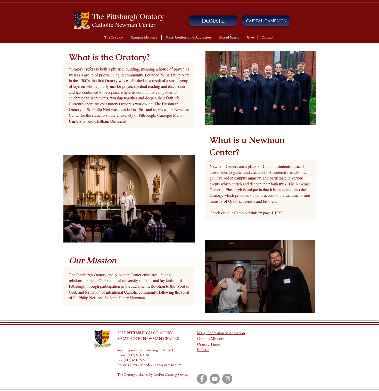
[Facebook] (202, 379)
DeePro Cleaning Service (170, 374)
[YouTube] (215, 379)
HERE (277, 212)
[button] (114, 37)
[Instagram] (227, 379)
